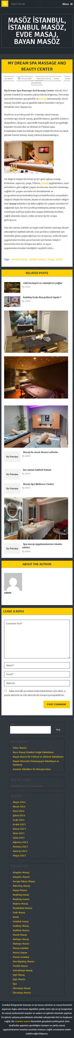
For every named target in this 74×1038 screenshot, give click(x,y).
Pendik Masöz (20, 965)
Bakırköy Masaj (44, 78)
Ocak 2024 (18, 819)
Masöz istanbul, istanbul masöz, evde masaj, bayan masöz (37, 31)
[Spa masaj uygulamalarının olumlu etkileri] (13, 548)
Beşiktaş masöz (21, 899)
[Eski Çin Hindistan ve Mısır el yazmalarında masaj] (37, 426)
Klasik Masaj (20, 934)
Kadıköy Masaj (21, 925)
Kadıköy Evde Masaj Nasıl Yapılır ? (42, 297)
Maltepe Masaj (21, 939)
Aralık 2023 (19, 824)
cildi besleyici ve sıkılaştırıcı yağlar (42, 283)
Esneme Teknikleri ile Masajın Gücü (32, 769)
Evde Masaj (19, 912)
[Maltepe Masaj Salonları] (37, 518)
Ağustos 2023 (20, 842)
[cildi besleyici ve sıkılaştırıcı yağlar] (13, 287)
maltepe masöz (37, 259)
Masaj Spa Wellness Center (38, 484)
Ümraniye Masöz (22, 992)
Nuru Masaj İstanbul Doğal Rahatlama (33, 752)
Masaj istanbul (21, 948)
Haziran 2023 (20, 851)
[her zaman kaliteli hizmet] (13, 474)
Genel (56, 78)
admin (10, 78)
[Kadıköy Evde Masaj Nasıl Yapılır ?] (13, 301)
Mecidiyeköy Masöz (23, 961)
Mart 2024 (18, 811)
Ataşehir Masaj (21, 872)
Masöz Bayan (20, 952)
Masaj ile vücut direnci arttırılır (40, 452)
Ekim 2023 (18, 833)
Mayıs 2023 (19, 855)
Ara (12, 724)
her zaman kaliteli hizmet (37, 469)
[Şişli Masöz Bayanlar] (37, 377)
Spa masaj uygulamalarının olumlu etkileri (42, 546)
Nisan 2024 (19, 806)
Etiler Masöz (20, 747)
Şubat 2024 (19, 815)
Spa (15, 983)
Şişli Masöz (19, 979)
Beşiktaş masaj (21, 894)
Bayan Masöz (20, 890)
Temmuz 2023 (20, 846)
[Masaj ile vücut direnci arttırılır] (13, 456)
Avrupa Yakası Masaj (24, 881)
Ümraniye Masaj (21, 988)
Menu (66, 4)
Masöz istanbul (21, 957)
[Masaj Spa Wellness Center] (13, 488)
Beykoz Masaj (20, 903)
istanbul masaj (19, 259)
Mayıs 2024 (19, 802)
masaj (50, 259)
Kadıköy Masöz (21, 930)
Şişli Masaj (19, 974)
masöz (59, 259)
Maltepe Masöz (21, 943)
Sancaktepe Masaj (22, 970)
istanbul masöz (22, 1021)
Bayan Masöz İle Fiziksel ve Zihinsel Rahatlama (38, 756)
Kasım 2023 (19, 828)
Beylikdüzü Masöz (22, 908)
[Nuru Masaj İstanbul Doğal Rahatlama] (37, 332)
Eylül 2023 (18, 837)
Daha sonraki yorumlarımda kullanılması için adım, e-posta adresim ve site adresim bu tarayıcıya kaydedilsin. (35, 693)
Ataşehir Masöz (21, 876)
